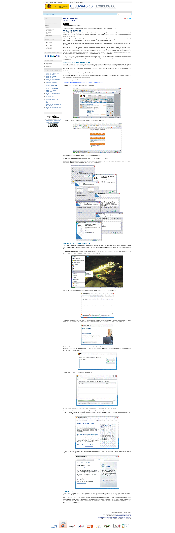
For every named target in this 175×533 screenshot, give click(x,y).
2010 (47, 47)
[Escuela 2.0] (53, 528)
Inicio (47, 2)
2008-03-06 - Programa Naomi (52, 73)
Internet (65, 2)
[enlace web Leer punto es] (89, 528)
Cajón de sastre (79, 2)
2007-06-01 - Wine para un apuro (53, 77)
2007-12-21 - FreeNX (50, 74)
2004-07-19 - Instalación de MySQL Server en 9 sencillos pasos (52, 101)
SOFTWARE (66, 20)
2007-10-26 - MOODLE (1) (52, 76)
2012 (47, 44)
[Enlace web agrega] (71, 528)
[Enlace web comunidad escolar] (80, 528)
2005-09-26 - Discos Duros (52, 88)
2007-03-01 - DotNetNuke (51, 82)
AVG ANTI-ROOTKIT (71, 18)
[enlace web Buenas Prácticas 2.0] (62, 528)
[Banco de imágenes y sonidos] (125, 528)
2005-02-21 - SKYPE (50, 96)
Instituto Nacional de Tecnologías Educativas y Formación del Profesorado (114, 517)
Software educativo (50, 33)
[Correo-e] (130, 19)
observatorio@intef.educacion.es (123, 515)
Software (71, 2)
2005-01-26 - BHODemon (51, 97)
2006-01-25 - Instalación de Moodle (53, 87)
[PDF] (125, 19)
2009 (47, 48)
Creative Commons (126, 514)
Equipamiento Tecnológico (56, 2)
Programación (49, 30)
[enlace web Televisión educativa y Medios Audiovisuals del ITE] (107, 528)
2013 (47, 42)
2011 (47, 45)
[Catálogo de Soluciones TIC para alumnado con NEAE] (116, 528)
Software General (50, 29)
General (73, 20)
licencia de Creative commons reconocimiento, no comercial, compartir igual (53, 121)
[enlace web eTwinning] (98, 528)
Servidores (48, 32)
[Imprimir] (127, 19)
